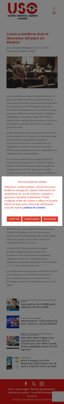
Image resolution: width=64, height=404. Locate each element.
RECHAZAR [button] (50, 219)
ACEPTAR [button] (14, 219)
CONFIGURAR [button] (31, 219)
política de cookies (34, 207)
